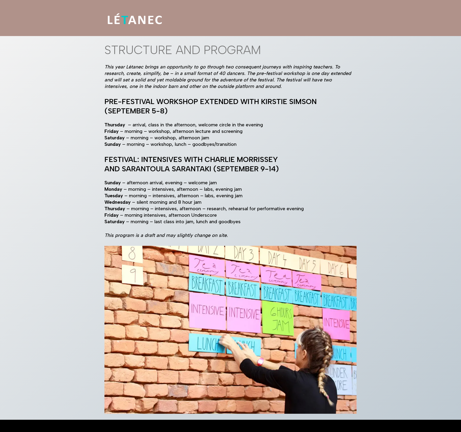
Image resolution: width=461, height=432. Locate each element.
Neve (108, 426)
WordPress (158, 426)
